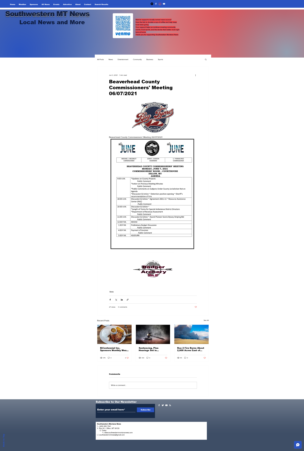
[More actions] (195, 75)
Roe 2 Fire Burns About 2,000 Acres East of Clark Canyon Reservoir (191, 349)
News (111, 59)
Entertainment (123, 59)
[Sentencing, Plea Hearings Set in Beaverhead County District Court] (153, 334)
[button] (206, 59)
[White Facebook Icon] (159, 405)
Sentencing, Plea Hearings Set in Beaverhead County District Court (150, 349)
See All (206, 320)
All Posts (100, 59)
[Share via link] (127, 300)
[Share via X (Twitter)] (116, 300)
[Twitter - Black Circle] (152, 3)
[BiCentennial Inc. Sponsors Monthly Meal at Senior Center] (114, 334)
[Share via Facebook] (110, 300)
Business (149, 59)
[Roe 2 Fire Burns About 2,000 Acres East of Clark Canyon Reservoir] (191, 334)
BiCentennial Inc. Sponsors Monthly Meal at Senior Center (113, 349)
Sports (160, 59)
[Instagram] (160, 3)
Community (137, 59)
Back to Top (4, 440)
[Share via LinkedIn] (122, 300)
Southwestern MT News (47, 14)
